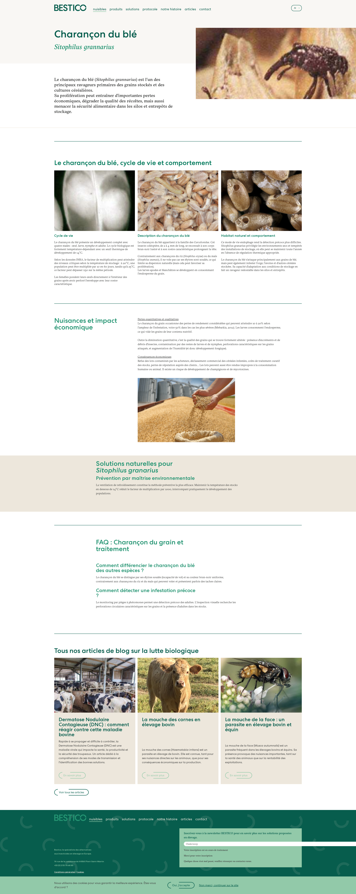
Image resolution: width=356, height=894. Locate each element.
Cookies (80, 872)
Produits (116, 9)
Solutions (132, 9)
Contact (205, 9)
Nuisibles (99, 9)
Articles (190, 9)
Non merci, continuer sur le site (218, 885)
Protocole (150, 9)
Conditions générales (64, 872)
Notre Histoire (171, 9)
